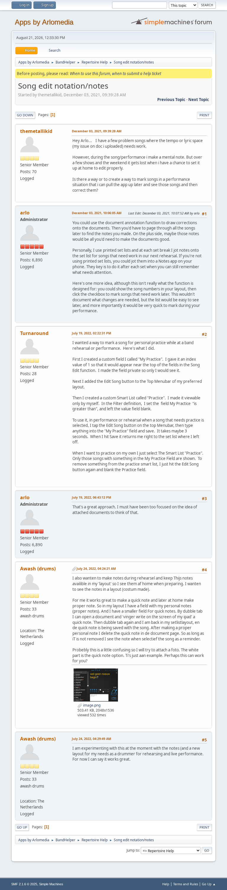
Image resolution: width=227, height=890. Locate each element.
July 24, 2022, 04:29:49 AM (91, 738)
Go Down (25, 115)
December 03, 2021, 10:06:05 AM (96, 213)
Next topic (198, 99)
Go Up (22, 827)
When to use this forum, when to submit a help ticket (115, 73)
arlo (25, 212)
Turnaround (34, 333)
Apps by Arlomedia (44, 22)
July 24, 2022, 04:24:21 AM (96, 568)
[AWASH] (22, 623)
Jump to (133, 850)
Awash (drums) (38, 568)
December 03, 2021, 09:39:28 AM (96, 131)
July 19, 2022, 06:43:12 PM (91, 497)
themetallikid (36, 131)
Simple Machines (51, 884)
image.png (91, 705)
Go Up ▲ (209, 884)
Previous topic (171, 99)
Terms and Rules (185, 884)
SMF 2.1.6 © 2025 (24, 884)
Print (204, 115)
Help (165, 884)
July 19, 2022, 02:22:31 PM (91, 333)
